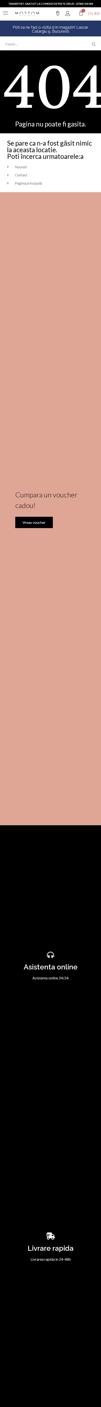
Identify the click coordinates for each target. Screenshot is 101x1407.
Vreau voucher (34, 522)
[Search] (93, 44)
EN (90, 13)
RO (97, 13)
